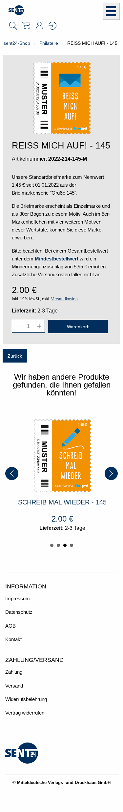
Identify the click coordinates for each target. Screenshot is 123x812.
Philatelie (48, 43)
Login (52, 26)
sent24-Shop (17, 43)
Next (111, 473)
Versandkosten (64, 299)
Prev (11, 473)
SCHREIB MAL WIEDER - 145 (52, 502)
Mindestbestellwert (56, 258)
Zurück (15, 356)
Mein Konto (39, 26)
